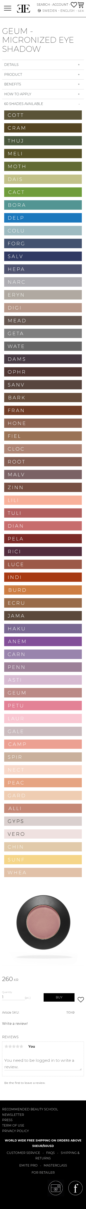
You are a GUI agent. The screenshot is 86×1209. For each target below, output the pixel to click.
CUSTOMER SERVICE (23, 1153)
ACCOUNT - (61, 5)
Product (13, 75)
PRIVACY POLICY (15, 1131)
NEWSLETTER (13, 1115)
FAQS (50, 1153)
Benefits (13, 84)
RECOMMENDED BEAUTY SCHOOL (30, 1109)
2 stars (10, 1046)
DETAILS (11, 65)
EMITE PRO (28, 1165)
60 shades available (23, 104)
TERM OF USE (13, 1125)
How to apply (17, 94)
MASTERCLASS (55, 1165)
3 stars (14, 1046)
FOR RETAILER (43, 1173)
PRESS (7, 1120)
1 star (6, 1046)
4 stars (17, 1046)
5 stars (21, 1046)
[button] (7, 8)
